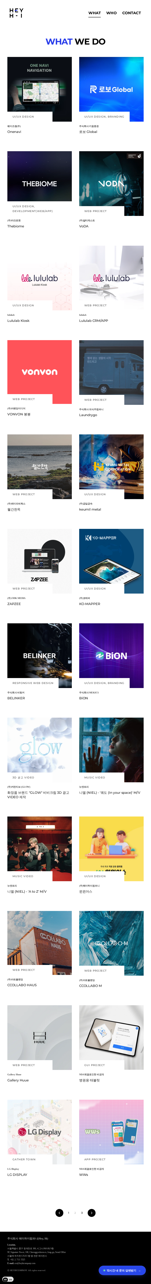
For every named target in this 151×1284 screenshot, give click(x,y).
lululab (11, 315)
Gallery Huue (14, 1074)
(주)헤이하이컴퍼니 (89, 885)
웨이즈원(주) (14, 126)
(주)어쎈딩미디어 (16, 408)
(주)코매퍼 (84, 598)
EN (10, 1280)
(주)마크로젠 (14, 220)
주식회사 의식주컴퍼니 (91, 409)
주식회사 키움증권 (89, 126)
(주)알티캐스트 (87, 220)
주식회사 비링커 (15, 692)
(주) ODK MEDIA (16, 598)
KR (5, 1280)
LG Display (13, 1169)
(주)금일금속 (85, 503)
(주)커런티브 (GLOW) (18, 786)
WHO (111, 13)
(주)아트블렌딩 (15, 979)
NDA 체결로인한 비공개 (91, 1074)
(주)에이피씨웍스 (16, 503)
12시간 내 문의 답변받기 (124, 1270)
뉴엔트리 (84, 786)
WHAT (94, 13)
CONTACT (131, 13)
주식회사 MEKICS (89, 692)
